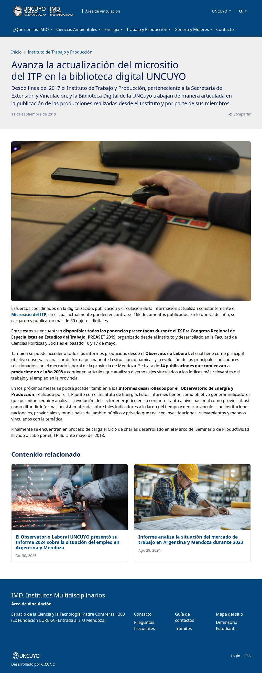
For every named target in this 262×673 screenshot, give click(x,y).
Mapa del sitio (229, 614)
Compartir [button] (241, 114)
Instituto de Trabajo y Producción (60, 52)
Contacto (225, 29)
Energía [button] (111, 29)
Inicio (16, 52)
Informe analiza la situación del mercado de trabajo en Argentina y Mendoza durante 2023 (190, 539)
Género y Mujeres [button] (191, 29)
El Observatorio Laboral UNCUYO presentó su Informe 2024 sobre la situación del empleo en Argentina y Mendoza (67, 542)
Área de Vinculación (102, 11)
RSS (247, 655)
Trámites (183, 628)
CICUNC (48, 664)
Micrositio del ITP (28, 314)
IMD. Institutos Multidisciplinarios (58, 595)
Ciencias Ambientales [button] (76, 29)
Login (235, 655)
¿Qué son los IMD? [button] (31, 29)
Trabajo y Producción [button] (146, 29)
